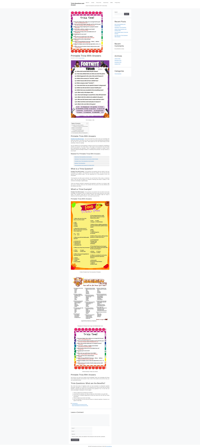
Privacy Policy (117, 2)
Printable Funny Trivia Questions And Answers (84, 161)
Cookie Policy (105, 2)
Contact (92, 2)
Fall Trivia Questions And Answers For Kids (79, 404)
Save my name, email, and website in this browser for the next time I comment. (88, 436)
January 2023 (117, 58)
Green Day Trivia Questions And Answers (83, 156)
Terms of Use (98, 2)
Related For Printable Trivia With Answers (81, 126)
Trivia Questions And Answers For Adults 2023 (84, 165)
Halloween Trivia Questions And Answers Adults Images (86, 159)
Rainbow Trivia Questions (80, 163)
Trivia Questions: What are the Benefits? (80, 132)
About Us (87, 2)
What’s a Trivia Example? (77, 128)
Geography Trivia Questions (120, 27)
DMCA (111, 2)
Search (116, 12)
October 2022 (117, 63)
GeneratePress (109, 446)
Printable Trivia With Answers (77, 125)
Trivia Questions (75, 403)
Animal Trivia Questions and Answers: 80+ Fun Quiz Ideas (96, 5)
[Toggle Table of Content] (86, 123)
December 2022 (118, 60)
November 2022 (118, 62)
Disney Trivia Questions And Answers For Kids (80, 405)
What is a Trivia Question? (77, 127)
